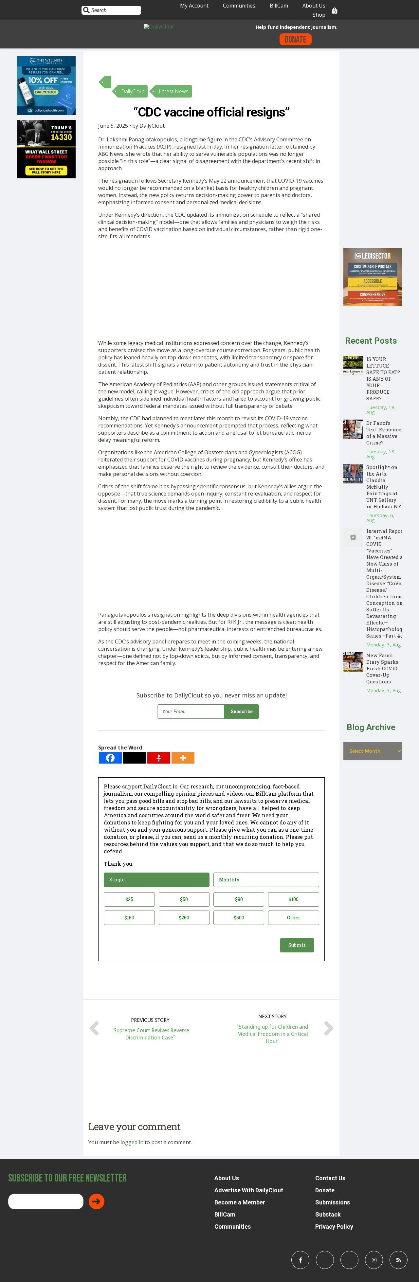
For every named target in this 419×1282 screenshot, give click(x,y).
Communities (239, 5)
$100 (294, 899)
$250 (184, 917)
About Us (313, 5)
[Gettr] (158, 758)
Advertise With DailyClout (248, 1190)
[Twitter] (134, 758)
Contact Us (330, 1178)
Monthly (229, 879)
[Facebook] (110, 758)
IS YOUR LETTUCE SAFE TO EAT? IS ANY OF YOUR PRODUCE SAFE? (383, 379)
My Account (194, 5)
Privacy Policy (334, 1226)
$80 (239, 899)
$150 (129, 917)
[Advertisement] (211, 291)
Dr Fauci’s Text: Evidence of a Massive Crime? (383, 433)
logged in (131, 1142)
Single (117, 879)
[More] (183, 758)
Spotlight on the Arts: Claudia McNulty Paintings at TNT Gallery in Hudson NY (383, 487)
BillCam (279, 5)
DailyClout (132, 91)
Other (294, 917)
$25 (129, 899)
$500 (239, 917)
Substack (328, 1214)
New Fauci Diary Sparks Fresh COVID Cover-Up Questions (382, 668)
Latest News (174, 91)
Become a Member (239, 1202)
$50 (184, 899)
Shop (319, 14)
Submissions (332, 1202)
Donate (295, 39)
